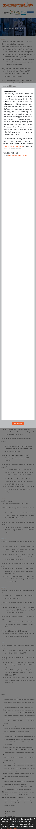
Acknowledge (18, 423)
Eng (25, 3)
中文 (30, 3)
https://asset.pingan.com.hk (13, 146)
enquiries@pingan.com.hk (17, 155)
